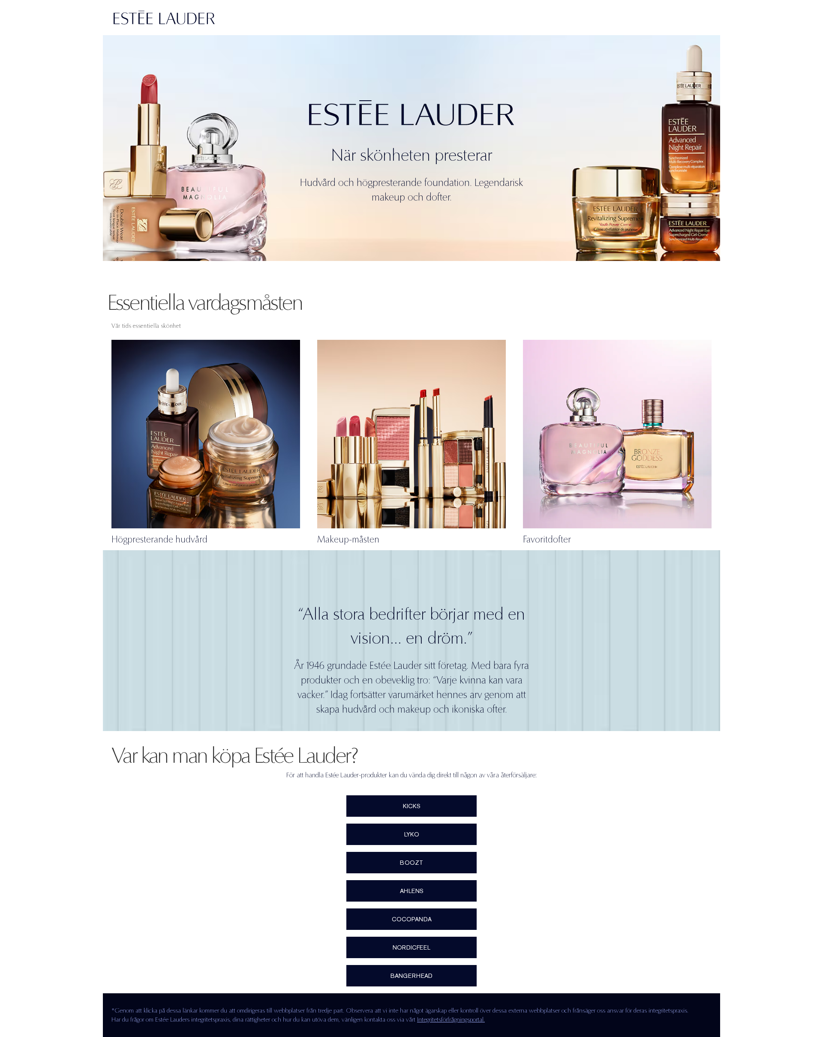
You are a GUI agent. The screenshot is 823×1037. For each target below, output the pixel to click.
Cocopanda (412, 919)
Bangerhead (411, 976)
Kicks (412, 806)
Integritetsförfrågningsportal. (451, 1019)
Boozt (411, 862)
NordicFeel (411, 947)
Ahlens (412, 891)
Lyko (411, 834)
